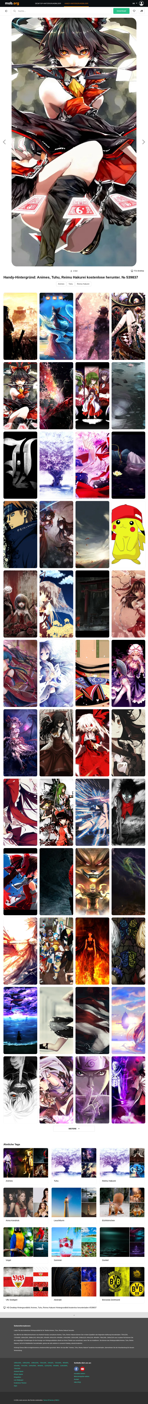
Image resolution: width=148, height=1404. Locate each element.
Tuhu (71, 284)
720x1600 (58, 1363)
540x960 (56, 1365)
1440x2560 (32, 1365)
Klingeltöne (17, 1377)
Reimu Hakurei (83, 284)
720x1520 (17, 1368)
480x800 (65, 1363)
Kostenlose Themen (20, 1383)
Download (121, 11)
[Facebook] (77, 1371)
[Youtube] (83, 1371)
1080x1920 (17, 1363)
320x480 (16, 1365)
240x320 (50, 1363)
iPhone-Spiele (18, 1374)
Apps (15, 1386)
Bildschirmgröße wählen (81, 1376)
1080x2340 (34, 1363)
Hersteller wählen (79, 1373)
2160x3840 (63, 1365)
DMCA (57, 1400)
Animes (61, 284)
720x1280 (43, 1363)
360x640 (40, 1365)
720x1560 (24, 1365)
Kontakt (76, 1379)
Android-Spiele (18, 1371)
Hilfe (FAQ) (77, 1382)
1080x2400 (26, 1363)
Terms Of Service (48, 1400)
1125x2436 (48, 1365)
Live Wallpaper (18, 1380)
